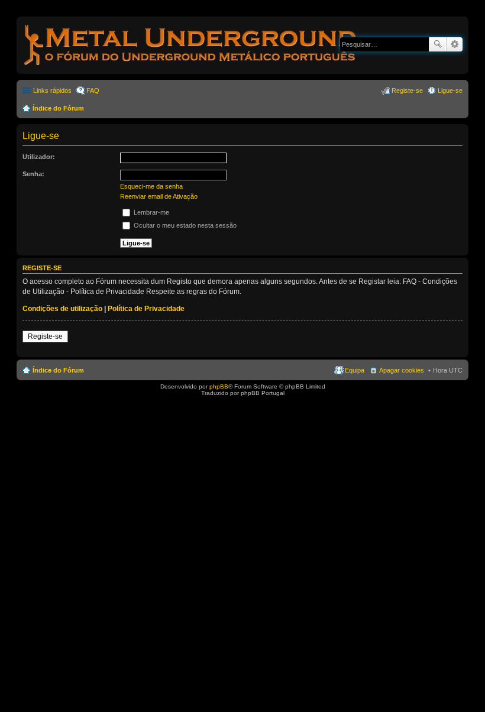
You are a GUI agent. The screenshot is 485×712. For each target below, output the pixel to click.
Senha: (33, 173)
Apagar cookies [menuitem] (401, 370)
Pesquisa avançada (455, 44)
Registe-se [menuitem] (407, 90)
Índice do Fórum (58, 108)
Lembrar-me (150, 212)
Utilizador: (38, 156)
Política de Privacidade (146, 309)
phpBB (218, 386)
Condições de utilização (62, 309)
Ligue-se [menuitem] (450, 90)
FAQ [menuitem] (92, 90)
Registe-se (45, 336)
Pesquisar (438, 44)
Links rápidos (52, 90)
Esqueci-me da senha (151, 186)
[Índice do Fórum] (191, 67)
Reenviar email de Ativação (159, 196)
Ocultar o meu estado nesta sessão (184, 225)
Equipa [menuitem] (354, 370)
